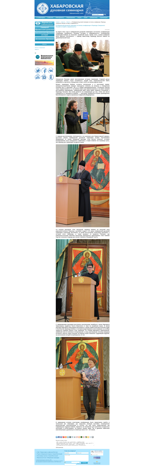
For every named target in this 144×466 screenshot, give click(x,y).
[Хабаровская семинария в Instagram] (44, 77)
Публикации (103, 17)
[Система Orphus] (97, 455)
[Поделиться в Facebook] (59, 437)
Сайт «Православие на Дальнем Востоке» (47, 452)
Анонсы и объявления (40, 47)
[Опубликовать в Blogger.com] (79, 437)
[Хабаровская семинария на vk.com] (51, 71)
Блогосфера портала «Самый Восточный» (47, 455)
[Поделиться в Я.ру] (77, 437)
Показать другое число (81, 463)
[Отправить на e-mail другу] (90, 437)
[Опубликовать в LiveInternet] (75, 437)
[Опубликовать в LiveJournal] (72, 437)
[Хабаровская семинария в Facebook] (44, 71)
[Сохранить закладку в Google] (86, 437)
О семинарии (41, 17)
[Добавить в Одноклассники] (66, 437)
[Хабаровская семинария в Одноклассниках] (51, 77)
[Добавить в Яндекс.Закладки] (84, 437)
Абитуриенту (60, 17)
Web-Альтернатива (97, 462)
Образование (70, 17)
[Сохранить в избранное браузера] (88, 437)
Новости (68, 22)
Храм (85, 17)
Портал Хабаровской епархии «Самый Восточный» (49, 454)
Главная (57, 22)
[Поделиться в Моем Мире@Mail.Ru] (70, 437)
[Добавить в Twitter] (57, 437)
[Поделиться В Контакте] (61, 437)
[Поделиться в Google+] (63, 437)
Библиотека (93, 17)
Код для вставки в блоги (61, 440)
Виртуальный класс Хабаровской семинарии (48, 457)
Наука (79, 17)
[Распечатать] (93, 437)
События (50, 17)
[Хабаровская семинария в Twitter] (37, 71)
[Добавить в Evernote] (81, 437)
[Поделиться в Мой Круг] (68, 437)
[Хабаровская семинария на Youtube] (37, 77)
